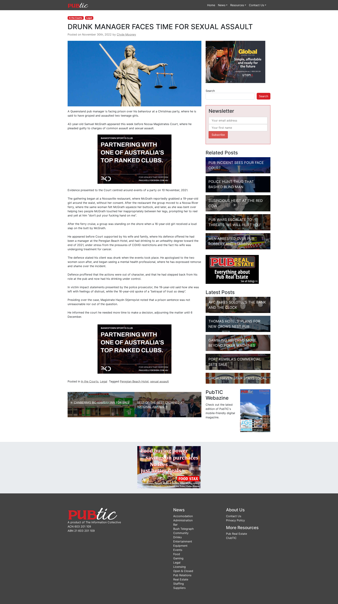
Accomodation (183, 516)
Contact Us (256, 5)
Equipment (180, 545)
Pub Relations (182, 575)
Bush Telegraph (183, 529)
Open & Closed (183, 571)
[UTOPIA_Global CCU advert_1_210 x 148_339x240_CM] (235, 61)
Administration (183, 520)
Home (211, 5)
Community (181, 533)
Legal (89, 18)
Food (176, 554)
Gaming (178, 558)
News (221, 5)
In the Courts (75, 18)
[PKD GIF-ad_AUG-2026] (134, 159)
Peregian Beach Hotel (134, 381)
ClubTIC (231, 538)
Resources (237, 5)
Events (177, 550)
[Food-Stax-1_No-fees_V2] (169, 467)
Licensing (179, 566)
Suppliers (179, 588)
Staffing (178, 583)
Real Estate (180, 579)
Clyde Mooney (126, 34)
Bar (175, 524)
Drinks (177, 537)
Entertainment (182, 541)
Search (210, 90)
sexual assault (159, 381)
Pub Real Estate (236, 533)
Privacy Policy (235, 520)
